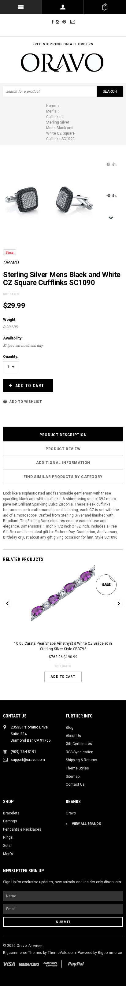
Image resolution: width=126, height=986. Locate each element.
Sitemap (73, 776)
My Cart (105, 7)
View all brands (86, 824)
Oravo (11, 262)
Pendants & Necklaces (22, 829)
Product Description (63, 435)
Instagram (59, 22)
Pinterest (65, 22)
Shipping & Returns (81, 760)
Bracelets (11, 813)
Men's (8, 854)
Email (73, 22)
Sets (7, 845)
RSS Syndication (79, 752)
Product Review (63, 449)
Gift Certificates (79, 744)
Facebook (53, 22)
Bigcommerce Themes (23, 953)
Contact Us (75, 784)
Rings (8, 837)
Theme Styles (77, 768)
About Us (73, 736)
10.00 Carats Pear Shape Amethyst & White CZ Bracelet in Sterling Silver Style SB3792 (63, 646)
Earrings (10, 821)
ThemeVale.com (62, 953)
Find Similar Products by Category (63, 477)
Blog (69, 727)
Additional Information (63, 463)
